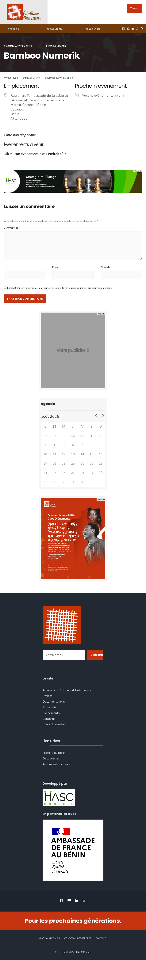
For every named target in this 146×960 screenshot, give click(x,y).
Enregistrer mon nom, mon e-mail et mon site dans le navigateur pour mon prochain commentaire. (59, 287)
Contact (101, 938)
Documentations (54, 702)
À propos (13, 29)
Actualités (50, 707)
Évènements (51, 713)
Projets (47, 696)
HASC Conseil (83, 952)
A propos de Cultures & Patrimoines (67, 690)
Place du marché (54, 724)
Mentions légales (49, 938)
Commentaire (12, 227)
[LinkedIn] (132, 28)
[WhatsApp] (137, 28)
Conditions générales (77, 938)
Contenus (49, 719)
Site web (105, 267)
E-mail (57, 267)
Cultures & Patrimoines (18, 46)
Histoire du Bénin (54, 753)
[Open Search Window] (141, 28)
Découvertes (55, 29)
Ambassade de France (57, 764)
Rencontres (93, 29)
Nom (8, 267)
